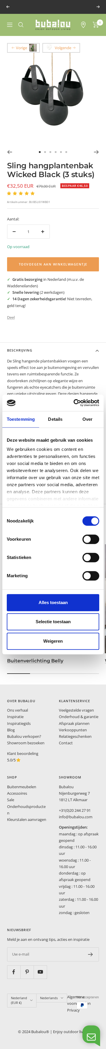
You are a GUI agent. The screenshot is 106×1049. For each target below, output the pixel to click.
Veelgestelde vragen (76, 710)
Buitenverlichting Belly (35, 661)
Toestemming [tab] (21, 419)
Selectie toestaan (53, 621)
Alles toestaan (53, 602)
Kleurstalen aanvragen (26, 819)
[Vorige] (9, 152)
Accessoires (17, 793)
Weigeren (53, 641)
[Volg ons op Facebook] (13, 972)
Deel (11, 317)
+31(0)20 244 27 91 (75, 810)
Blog (11, 730)
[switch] (90, 539)
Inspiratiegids (19, 723)
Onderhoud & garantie (78, 716)
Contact (66, 742)
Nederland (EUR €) (19, 1000)
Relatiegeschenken (75, 736)
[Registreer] (90, 954)
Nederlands (49, 998)
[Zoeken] (21, 24)
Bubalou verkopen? (24, 736)
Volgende (63, 47)
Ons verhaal (17, 710)
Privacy (73, 1010)
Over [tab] (87, 419)
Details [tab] (55, 419)
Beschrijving (19, 350)
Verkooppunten (73, 730)
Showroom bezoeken (25, 742)
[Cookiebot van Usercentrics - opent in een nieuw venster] (74, 403)
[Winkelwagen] (96, 25)
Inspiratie (15, 716)
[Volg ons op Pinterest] (27, 972)
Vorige (21, 47)
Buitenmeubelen (21, 786)
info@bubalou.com (75, 816)
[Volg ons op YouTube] (40, 972)
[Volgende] (96, 152)
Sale (10, 799)
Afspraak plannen (74, 723)
